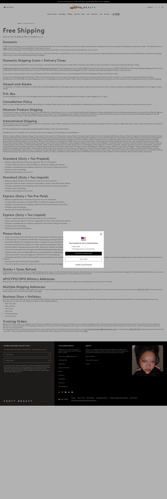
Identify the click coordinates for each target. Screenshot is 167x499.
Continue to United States (83, 253)
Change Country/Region (83, 264)
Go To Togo (83, 259)
